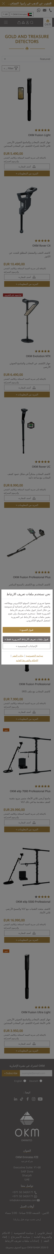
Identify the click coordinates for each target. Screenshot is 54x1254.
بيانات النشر (18, 655)
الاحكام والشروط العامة (27, 660)
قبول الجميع (27, 630)
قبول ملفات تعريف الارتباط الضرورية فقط (27, 639)
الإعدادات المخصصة (27, 646)
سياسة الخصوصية (34, 655)
